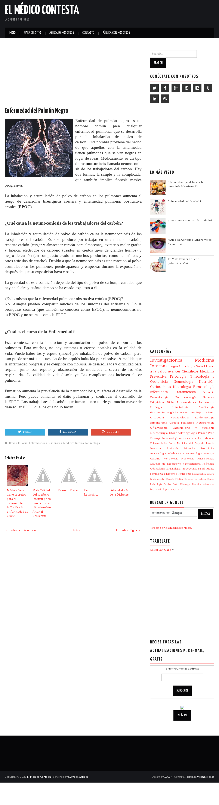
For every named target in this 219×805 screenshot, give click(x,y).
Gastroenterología (162, 412)
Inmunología (158, 422)
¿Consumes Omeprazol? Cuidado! (190, 220)
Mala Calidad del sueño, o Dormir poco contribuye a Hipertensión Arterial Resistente (42, 503)
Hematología (170, 458)
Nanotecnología (192, 463)
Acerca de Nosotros (61, 32)
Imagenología (158, 453)
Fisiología (155, 438)
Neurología (182, 387)
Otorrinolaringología (183, 432)
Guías (176, 484)
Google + (113, 432)
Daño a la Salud (18, 442)
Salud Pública (206, 468)
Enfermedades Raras (162, 443)
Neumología (92, 442)
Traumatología (170, 438)
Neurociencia (205, 422)
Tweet (27, 432)
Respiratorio (156, 489)
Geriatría (155, 458)
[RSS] (165, 98)
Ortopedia (157, 417)
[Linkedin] (154, 98)
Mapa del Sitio (32, 32)
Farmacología (203, 387)
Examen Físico (68, 490)
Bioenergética (199, 474)
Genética (208, 397)
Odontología (157, 468)
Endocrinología (185, 397)
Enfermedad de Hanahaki (184, 201)
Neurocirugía (159, 432)
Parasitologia (173, 468)
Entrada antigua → (128, 530)
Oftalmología (158, 427)
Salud (200, 366)
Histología (185, 484)
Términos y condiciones (199, 776)
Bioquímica (207, 448)
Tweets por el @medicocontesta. (171, 527)
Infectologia (180, 407)
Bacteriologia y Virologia (193, 427)
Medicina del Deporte (190, 443)
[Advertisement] (164, 12)
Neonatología (179, 417)
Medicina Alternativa (203, 484)
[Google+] (176, 88)
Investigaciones (166, 360)
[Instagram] (197, 88)
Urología (156, 407)
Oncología (187, 366)
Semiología (156, 473)
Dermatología (159, 397)
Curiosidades (160, 387)
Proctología (187, 458)
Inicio (12, 32)
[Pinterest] (186, 88)
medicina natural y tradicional (196, 438)
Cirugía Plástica (174, 479)
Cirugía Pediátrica (181, 422)
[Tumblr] (208, 88)
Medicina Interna (73, 442)
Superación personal (173, 489)
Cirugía (172, 366)
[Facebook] (165, 88)
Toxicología (184, 473)
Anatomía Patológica (181, 448)
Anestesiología (205, 458)
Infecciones (159, 392)
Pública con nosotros (116, 32)
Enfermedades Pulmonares (45, 442)
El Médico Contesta (42, 10)
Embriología (156, 484)
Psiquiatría (157, 402)
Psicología (178, 376)
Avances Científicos (183, 371)
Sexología (208, 453)
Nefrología (208, 463)
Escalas (167, 484)
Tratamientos (185, 392)
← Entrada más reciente (22, 530)
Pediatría (208, 392)
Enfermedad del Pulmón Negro (36, 110)
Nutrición (206, 382)
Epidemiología (204, 417)
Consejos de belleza (195, 479)
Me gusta (69, 432)
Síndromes (170, 473)
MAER (168, 776)
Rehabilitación (175, 453)
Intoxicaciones (185, 412)
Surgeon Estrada (78, 776)
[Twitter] (154, 88)
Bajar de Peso (205, 412)
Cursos (210, 479)
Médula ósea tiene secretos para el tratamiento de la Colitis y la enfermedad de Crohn (17, 503)
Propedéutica (189, 468)
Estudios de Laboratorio (165, 463)
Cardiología (206, 407)
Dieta (170, 402)
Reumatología (194, 453)
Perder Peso (206, 432)
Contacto (88, 32)
